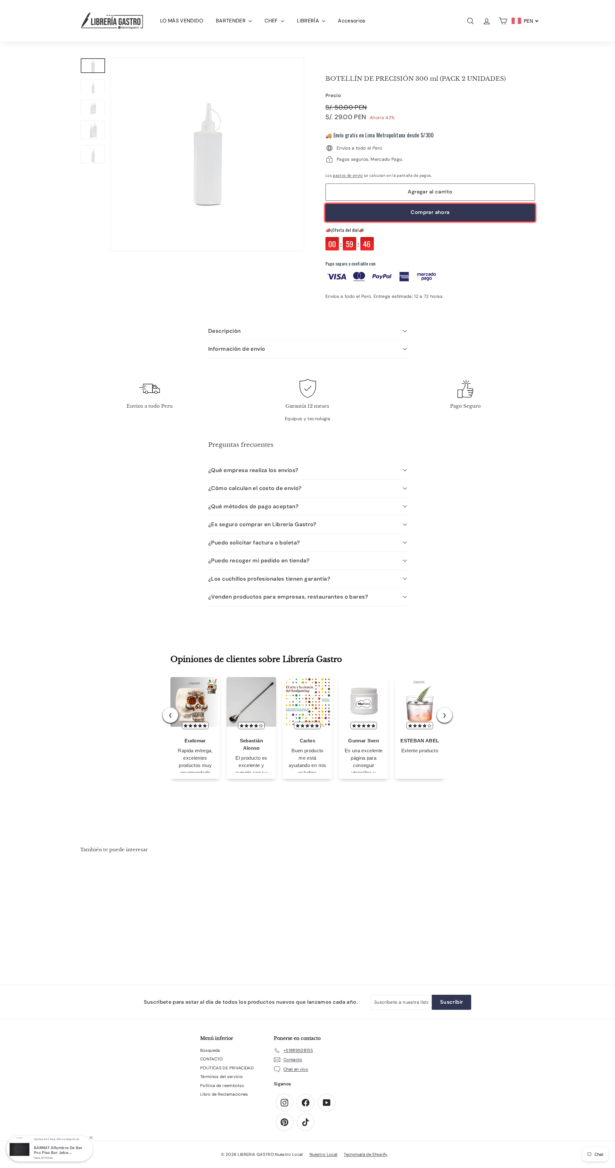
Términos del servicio (221, 1076)
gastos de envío (348, 175)
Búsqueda (210, 1050)
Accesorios (351, 20)
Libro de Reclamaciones (224, 1094)
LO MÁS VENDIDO (181, 20)
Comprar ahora (430, 212)
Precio (333, 95)
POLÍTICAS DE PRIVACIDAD (227, 1068)
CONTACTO (211, 1059)
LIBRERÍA (308, 20)
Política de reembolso (222, 1085)
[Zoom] (207, 154)
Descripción (224, 330)
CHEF (272, 20)
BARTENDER (231, 20)
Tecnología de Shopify (365, 1154)
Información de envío (236, 348)
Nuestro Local (323, 1154)
